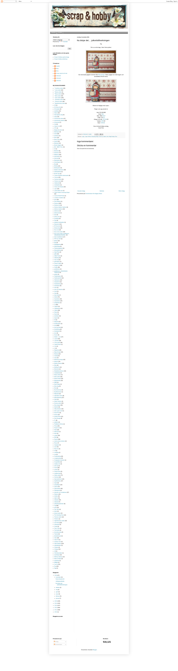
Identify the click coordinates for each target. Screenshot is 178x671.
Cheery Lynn (57, 181)
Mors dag (56, 386)
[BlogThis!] (97, 134)
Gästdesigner (57, 276)
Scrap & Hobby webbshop (60, 59)
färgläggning (57, 244)
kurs (55, 333)
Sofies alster (57, 475)
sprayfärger (57, 484)
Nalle (55, 399)
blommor (56, 152)
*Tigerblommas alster (59, 103)
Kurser (56, 335)
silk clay (56, 465)
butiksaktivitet (57, 171)
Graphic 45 (57, 265)
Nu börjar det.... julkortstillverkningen (61, 584)
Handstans (57, 285)
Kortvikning (57, 329)
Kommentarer (58, 644)
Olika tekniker (57, 409)
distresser (56, 211)
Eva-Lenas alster (58, 231)
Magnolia (56, 350)
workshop (56, 560)
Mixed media (57, 378)
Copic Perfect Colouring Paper (91, 136)
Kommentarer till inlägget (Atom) (94, 193)
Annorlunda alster (58, 118)
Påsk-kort (56, 431)
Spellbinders (57, 481)
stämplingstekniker (59, 503)
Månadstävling (58, 397)
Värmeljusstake (58, 553)
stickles (56, 496)
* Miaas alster (57, 94)
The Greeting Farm (59, 515)
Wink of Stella (57, 558)
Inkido (55, 297)
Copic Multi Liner (58, 190)
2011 (56, 609)
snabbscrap (57, 473)
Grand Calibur (57, 263)
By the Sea (57, 173)
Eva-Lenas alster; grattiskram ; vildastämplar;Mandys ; (61, 234)
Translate (65, 41)
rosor (55, 446)
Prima (55, 426)
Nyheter (56, 407)
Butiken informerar (59, 169)
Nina (57, 71)
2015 (56, 601)
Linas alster (57, 342)
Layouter (56, 340)
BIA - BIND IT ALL (58, 147)
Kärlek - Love (57, 337)
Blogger (95, 649)
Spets (55, 483)
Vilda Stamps (57, 543)
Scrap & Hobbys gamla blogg (61, 57)
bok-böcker (57, 156)
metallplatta (57, 373)
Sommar (56, 477)
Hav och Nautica (58, 289)
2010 (56, 612)
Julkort (104, 136)
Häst (55, 293)
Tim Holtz (56, 522)
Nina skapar (57, 405)
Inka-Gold (56, 295)
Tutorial (56, 534)
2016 (56, 575)
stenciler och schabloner (60, 492)
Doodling (56, 218)
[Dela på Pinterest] (102, 134)
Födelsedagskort (58, 248)
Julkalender (57, 308)
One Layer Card (58, 410)
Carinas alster (57, 179)
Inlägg (56, 641)
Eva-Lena (56, 230)
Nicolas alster (57, 403)
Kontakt (60, 32)
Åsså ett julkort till (60, 579)
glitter (55, 254)
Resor (55, 443)
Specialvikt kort (58, 479)
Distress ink (57, 205)
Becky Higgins (57, 145)
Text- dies (56, 509)
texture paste (57, 513)
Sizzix (55, 467)
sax (55, 454)
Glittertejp (56, 257)
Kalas (55, 312)
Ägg (55, 568)
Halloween (57, 280)
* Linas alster (57, 90)
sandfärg (56, 452)
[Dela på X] (99, 134)
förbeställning (57, 250)
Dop (55, 220)
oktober (58, 587)
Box (55, 164)
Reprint (56, 439)
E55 (102, 121)
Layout (56, 338)
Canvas (56, 177)
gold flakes (57, 261)
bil (54, 149)
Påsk (55, 429)
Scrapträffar (57, 462)
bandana (56, 135)
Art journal (56, 122)
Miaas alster (57, 374)
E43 (102, 122)
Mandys (56, 354)
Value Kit (56, 539)
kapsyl (55, 318)
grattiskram (57, 269)
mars (57, 594)
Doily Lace (57, 216)
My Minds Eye (57, 392)
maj (57, 589)
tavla (55, 507)
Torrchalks (56, 530)
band (55, 133)
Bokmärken (57, 160)
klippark (56, 321)
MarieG (56, 361)
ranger (56, 435)
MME (55, 382)
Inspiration (57, 299)
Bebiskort (56, 143)
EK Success (57, 226)
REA (55, 437)
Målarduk (56, 393)
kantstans (56, 316)
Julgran (56, 306)
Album (55, 113)
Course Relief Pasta (59, 195)
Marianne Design (58, 359)
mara (55, 357)
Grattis (55, 267)
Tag (55, 505)
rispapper (56, 445)
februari (58, 596)
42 (104, 122)
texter (55, 511)
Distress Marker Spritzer (60, 207)
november (58, 577)
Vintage (56, 549)
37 (104, 116)
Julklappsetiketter (60, 581)
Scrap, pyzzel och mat (61, 73)
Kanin (55, 314)
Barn (55, 137)
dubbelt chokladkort (59, 222)
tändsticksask (57, 536)
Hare (55, 287)
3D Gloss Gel (57, 107)
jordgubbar (57, 302)
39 (103, 116)
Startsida (53, 32)
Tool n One (57, 528)
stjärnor (56, 498)
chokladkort (57, 185)
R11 (103, 114)
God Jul (101, 136)
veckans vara (57, 541)
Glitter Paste (57, 256)
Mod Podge (57, 384)
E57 (104, 119)
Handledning (57, 283)
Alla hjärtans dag (58, 114)
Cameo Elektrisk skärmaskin (61, 175)
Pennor (56, 414)
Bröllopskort (57, 167)
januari (58, 598)
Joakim (58, 66)
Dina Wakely (57, 201)
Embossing (57, 228)
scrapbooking (57, 458)
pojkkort (56, 422)
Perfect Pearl (57, 416)
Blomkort (56, 150)
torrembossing (57, 532)
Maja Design (112, 136)
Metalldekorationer (59, 371)
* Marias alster (57, 92)
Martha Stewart (58, 363)
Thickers (56, 519)
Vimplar (56, 547)
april (57, 592)
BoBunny (56, 154)
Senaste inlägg (81, 191)
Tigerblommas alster (59, 520)
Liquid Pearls (57, 344)
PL (55, 420)
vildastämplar (57, 545)
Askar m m (57, 126)
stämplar (56, 500)
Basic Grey (57, 139)
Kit (55, 319)
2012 (56, 607)
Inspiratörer (57, 300)
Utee (55, 537)
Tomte (55, 526)
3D (55, 105)
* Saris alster (57, 97)
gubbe (55, 274)
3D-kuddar (57, 109)
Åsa (116, 136)
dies (55, 199)
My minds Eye (57, 390)
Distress (56, 203)
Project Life (57, 427)
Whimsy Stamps (58, 556)
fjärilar (55, 240)
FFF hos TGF (57, 238)
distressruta (57, 213)
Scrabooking (57, 456)
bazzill (55, 141)
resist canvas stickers (59, 441)
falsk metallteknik (58, 237)
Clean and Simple (58, 186)
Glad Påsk (56, 252)
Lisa (55, 346)
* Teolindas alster (58, 99)
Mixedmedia (57, 380)
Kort (108, 136)
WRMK (56, 562)
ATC (55, 128)
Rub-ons (56, 448)
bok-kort (56, 158)
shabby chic (57, 464)
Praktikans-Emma (58, 424)
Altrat (55, 116)
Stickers (56, 494)
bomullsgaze (57, 162)
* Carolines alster (58, 88)
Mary (57, 68)
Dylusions (56, 224)
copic (83, 136)
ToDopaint (56, 524)
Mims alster (57, 376)
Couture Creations (59, 197)
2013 (56, 605)
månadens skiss (58, 395)
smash (56, 469)
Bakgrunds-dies (58, 130)
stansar (56, 486)
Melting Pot (57, 367)
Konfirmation (57, 323)
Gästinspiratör (57, 278)
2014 (56, 603)
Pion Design (57, 418)
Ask (55, 124)
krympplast (57, 331)
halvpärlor (56, 281)
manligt (56, 355)
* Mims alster (57, 96)
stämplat (56, 502)
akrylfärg (56, 111)
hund (55, 291)
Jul (55, 304)
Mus (55, 388)
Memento (56, 369)
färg (55, 242)
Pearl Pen (56, 412)
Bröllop (56, 166)
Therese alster (57, 517)
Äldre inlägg (122, 191)
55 (106, 119)
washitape (56, 555)
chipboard (56, 183)
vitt (55, 551)
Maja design (101, 74)
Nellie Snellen (57, 401)
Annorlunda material (59, 120)
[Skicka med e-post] (95, 134)
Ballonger (56, 132)
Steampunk (57, 490)
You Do (56, 564)
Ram (55, 433)
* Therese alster (58, 101)
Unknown (58, 75)
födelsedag (57, 246)
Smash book (57, 471)
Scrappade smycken (59, 460)
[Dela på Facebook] (101, 134)
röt (55, 450)
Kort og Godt (57, 327)
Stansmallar (57, 488)
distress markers (58, 209)
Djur (55, 214)
